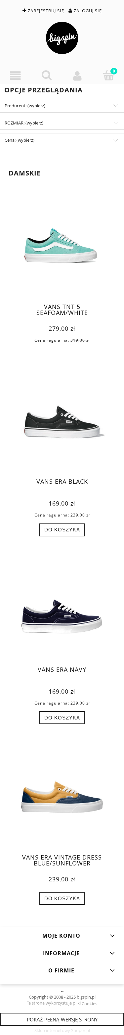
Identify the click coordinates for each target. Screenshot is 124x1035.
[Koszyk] (108, 75)
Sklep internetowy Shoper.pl (62, 1030)
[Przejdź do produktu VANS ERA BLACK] (62, 423)
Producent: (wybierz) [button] (25, 106)
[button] (15, 75)
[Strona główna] (62, 38)
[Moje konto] (77, 75)
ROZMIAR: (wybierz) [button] (24, 123)
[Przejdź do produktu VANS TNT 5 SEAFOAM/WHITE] (62, 248)
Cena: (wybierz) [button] (19, 140)
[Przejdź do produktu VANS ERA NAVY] (62, 610)
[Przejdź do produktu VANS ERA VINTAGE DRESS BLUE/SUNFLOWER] (62, 798)
